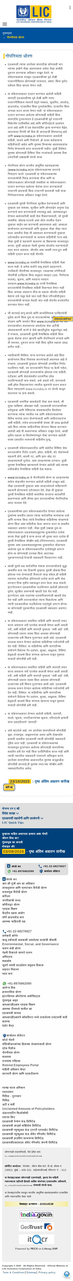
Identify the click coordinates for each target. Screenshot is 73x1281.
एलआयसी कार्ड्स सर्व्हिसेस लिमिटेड (21, 1125)
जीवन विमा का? (10, 838)
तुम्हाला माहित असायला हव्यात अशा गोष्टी (25, 833)
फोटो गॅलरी (8, 1039)
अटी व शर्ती (8, 1104)
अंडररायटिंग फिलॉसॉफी (15, 1112)
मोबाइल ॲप (8, 846)
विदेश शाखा (9, 813)
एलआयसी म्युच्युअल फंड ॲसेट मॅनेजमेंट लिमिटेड (29, 1134)
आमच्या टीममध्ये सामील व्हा (17, 1008)
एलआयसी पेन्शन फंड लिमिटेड (18, 1121)
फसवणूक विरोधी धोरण (14, 891)
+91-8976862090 (22, 871)
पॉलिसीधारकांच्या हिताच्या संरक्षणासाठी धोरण (26, 1044)
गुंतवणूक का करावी (12, 842)
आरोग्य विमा (8, 987)
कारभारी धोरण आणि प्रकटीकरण (20, 1073)
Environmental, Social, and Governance (30, 944)
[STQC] (36, 1239)
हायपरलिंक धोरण (11, 991)
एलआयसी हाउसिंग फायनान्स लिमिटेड (23, 1138)
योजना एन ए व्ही (11, 808)
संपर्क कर (16, 866)
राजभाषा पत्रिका (11, 1060)
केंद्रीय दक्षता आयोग (13, 913)
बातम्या (6, 1021)
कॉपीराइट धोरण (11, 904)
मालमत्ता (6, 1056)
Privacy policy (47, 1272)
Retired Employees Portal (20, 1065)
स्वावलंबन (7, 1091)
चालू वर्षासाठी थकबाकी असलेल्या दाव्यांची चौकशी (29, 939)
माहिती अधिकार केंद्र (14, 1069)
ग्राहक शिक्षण (9, 908)
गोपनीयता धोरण (11, 1052)
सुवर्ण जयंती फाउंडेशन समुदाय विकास (23, 965)
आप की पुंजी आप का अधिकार (18, 883)
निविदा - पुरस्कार (11, 1096)
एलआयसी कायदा (11, 1013)
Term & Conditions (14, 1272)
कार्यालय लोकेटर (51, 871)
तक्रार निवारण (10, 969)
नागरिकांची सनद (11, 900)
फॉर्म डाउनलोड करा (13, 917)
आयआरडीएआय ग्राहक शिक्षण (18, 1004)
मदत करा (7, 973)
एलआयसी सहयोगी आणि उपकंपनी (21, 818)
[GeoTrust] (36, 1227)
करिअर (6, 896)
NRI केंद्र (8, 1025)
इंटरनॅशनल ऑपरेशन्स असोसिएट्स (21, 996)
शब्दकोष (6, 961)
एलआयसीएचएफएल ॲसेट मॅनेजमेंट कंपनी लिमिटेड (29, 1142)
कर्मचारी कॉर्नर (10, 935)
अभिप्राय (7, 956)
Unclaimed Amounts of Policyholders (28, 1108)
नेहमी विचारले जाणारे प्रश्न (17, 952)
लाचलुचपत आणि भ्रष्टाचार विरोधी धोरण (24, 887)
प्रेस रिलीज (8, 1048)
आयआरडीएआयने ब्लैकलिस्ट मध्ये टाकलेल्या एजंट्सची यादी (34, 1017)
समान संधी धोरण (11, 948)
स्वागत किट (8, 1117)
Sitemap (31, 1272)
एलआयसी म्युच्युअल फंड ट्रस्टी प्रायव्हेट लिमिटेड (30, 1129)
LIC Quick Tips (13, 822)
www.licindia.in (25, 136)
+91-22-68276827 (54, 866)
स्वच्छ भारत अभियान (13, 1087)
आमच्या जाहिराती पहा (14, 921)
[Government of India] (36, 1214)
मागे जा (9, 787)
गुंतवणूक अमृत (10, 1000)
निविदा (5, 1100)
